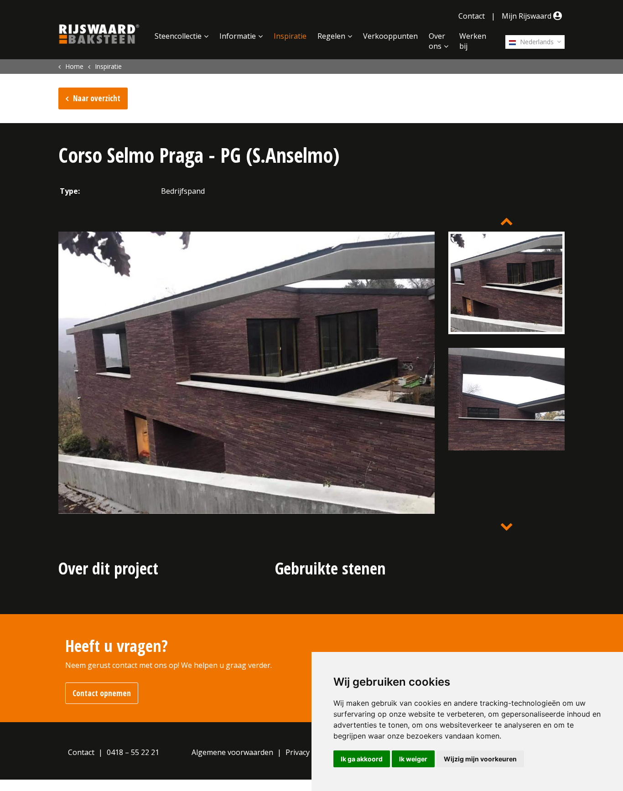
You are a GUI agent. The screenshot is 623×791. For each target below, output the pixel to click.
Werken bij (472, 41)
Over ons (437, 41)
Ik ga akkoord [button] (362, 759)
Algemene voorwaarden (232, 752)
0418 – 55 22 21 (133, 752)
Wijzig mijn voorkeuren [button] (480, 759)
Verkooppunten (390, 36)
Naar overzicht (96, 98)
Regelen (331, 36)
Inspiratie (290, 36)
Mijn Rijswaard (527, 16)
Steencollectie (178, 36)
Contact (471, 16)
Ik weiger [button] (413, 759)
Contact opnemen (102, 693)
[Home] (99, 34)
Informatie (237, 36)
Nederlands (536, 41)
